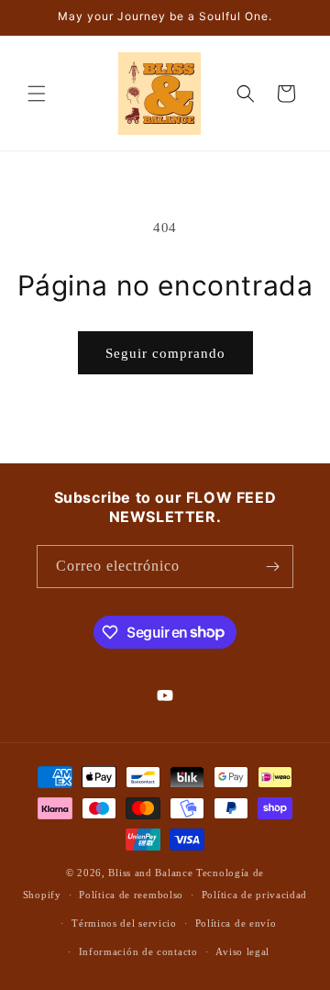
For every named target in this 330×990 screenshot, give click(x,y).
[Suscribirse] (272, 566)
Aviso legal (242, 951)
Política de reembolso (131, 894)
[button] (36, 93)
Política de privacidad (254, 894)
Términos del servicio (124, 923)
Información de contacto (138, 951)
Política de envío (236, 923)
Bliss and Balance (150, 872)
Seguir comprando (165, 353)
